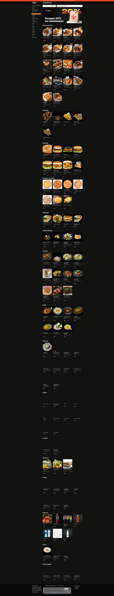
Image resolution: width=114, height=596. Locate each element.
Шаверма (33, 20)
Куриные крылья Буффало (76, 353)
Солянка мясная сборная (45, 317)
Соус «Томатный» (56, 418)
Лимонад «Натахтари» (66, 524)
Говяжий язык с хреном (45, 353)
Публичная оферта (61, 585)
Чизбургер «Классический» (56, 170)
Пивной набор (45, 505)
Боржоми (65, 538)
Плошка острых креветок (76, 489)
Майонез (44, 418)
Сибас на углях (45, 85)
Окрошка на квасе (46, 575)
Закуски (33, 26)
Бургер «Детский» (56, 154)
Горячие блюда (34, 21)
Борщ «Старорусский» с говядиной (67, 317)
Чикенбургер (76, 154)
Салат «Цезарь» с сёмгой (56, 263)
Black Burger (65, 154)
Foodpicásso (35, 592)
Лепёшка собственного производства (47, 155)
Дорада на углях (56, 85)
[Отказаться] (69, 589)
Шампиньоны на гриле (45, 122)
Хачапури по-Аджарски (67, 205)
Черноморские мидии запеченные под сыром (56, 385)
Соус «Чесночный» (77, 418)
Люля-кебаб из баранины (66, 37)
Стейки (33, 29)
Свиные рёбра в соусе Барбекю (66, 489)
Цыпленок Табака (56, 102)
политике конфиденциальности (56, 592)
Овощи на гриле (76, 121)
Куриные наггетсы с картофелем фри (77, 242)
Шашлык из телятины (46, 36)
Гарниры (33, 15)
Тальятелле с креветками (66, 556)
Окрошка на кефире (57, 575)
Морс (44, 524)
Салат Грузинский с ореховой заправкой (46, 297)
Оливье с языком (45, 278)
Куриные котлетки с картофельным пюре (56, 243)
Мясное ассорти (45, 368)
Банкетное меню (35, 9)
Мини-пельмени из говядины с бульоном (66, 333)
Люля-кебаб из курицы (45, 102)
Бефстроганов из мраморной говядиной (66, 243)
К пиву (33, 32)
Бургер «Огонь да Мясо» (66, 170)
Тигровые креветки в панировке (46, 489)
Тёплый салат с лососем (66, 279)
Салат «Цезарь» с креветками (66, 263)
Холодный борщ (66, 575)
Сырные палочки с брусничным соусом (66, 506)
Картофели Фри (66, 121)
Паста (33, 35)
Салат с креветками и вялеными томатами (57, 279)
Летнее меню (34, 37)
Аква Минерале (45, 538)
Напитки (33, 34)
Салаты (33, 23)
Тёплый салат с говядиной (76, 279)
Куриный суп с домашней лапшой (46, 333)
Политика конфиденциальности (50, 585)
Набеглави (55, 538)
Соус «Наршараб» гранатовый (56, 404)
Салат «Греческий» (46, 262)
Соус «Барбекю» (56, 432)
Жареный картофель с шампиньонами (57, 122)
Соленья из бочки (76, 368)
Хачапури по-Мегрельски (57, 205)
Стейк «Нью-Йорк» (46, 449)
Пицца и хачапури (35, 18)
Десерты (33, 31)
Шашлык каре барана (57, 36)
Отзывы (33, 6)
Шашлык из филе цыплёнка (66, 53)
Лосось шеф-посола (57, 368)
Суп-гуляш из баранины (76, 317)
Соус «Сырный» (45, 432)
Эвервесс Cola (56, 524)
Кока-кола (75, 524)
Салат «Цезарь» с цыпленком (76, 263)
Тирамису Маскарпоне (67, 469)
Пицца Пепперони (56, 189)
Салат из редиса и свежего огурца (76, 576)
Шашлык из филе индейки (45, 70)
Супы (33, 24)
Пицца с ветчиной (46, 205)
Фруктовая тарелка (57, 469)
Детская (75, 189)
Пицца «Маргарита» (67, 189)
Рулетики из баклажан (45, 385)
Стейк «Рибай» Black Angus (56, 450)
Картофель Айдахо (46, 137)
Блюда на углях (34, 13)
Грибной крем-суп (56, 332)
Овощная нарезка (66, 368)
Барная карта (34, 11)
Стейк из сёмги (66, 85)
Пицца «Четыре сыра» (46, 189)
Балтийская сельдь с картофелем (67, 353)
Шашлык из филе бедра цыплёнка (66, 70)
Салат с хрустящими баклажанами (57, 296)
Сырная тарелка (56, 352)
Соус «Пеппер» (66, 418)
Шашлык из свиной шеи (45, 53)
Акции (33, 8)
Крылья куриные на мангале (56, 70)
